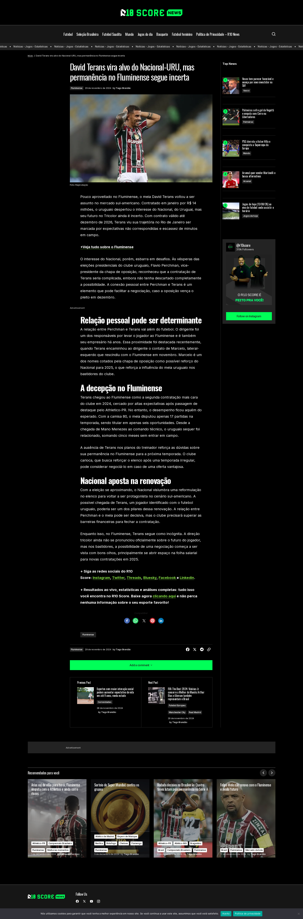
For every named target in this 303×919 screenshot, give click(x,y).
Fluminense (77, 88)
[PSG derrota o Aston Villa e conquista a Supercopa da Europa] (231, 148)
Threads (134, 578)
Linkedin (187, 578)
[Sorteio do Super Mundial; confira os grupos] (120, 818)
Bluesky (150, 578)
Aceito (226, 913)
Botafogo (111, 843)
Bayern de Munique (127, 836)
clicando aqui (164, 596)
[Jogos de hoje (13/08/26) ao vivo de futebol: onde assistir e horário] (231, 211)
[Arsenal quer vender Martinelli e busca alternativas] (231, 179)
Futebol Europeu (177, 705)
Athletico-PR (38, 843)
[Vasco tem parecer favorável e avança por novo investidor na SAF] (231, 85)
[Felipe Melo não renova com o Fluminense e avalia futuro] (246, 818)
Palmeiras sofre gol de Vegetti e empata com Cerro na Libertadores (258, 114)
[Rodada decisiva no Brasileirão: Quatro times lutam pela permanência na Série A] (183, 818)
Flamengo (136, 843)
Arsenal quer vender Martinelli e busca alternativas (258, 174)
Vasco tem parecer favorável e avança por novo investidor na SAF (257, 82)
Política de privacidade (248, 913)
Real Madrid (195, 712)
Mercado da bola (254, 850)
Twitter (118, 578)
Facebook (168, 578)
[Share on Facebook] (187, 649)
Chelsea (124, 843)
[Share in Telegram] (201, 649)
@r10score (243, 245)
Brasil (161, 850)
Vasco (246, 90)
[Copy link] (208, 649)
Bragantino (195, 843)
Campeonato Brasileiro (60, 843)
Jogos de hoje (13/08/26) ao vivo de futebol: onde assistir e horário (258, 208)
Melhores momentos (58, 850)
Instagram (101, 578)
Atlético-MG (181, 843)
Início (30, 55)
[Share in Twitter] (194, 649)
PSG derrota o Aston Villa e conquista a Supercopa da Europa (256, 145)
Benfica (99, 843)
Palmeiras (248, 122)
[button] (273, 34)
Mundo (246, 153)
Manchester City (177, 712)
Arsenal (247, 181)
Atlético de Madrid (104, 836)
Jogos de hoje (250, 216)
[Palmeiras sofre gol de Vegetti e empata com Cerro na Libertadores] (231, 117)
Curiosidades (104, 702)
